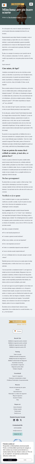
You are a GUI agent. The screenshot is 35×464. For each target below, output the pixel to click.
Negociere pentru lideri (17, 366)
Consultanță (17, 373)
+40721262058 (17, 428)
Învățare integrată (17, 368)
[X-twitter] (21, 420)
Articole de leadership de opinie (17, 387)
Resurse (17, 384)
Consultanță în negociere (17, 364)
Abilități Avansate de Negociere (17, 356)
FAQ (17, 399)
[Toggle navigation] (31, 4)
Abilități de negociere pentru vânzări (17, 341)
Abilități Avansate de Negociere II (17, 358)
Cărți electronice (17, 391)
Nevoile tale (17, 338)
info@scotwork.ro (17, 430)
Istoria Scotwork (17, 407)
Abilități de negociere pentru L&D (17, 345)
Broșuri (17, 389)
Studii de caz (17, 413)
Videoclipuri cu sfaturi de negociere (17, 393)
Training (17, 351)
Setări (25, 460)
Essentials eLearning (17, 362)
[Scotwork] (17, 322)
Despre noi (17, 404)
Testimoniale (17, 411)
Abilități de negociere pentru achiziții (17, 343)
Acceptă (10, 460)
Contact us (16, 434)
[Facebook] (17, 420)
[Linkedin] (14, 420)
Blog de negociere (17, 395)
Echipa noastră (17, 409)
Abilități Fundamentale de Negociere (17, 360)
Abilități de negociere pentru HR (17, 347)
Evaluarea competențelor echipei (17, 378)
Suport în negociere (17, 376)
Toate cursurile (17, 354)
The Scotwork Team (14, 17)
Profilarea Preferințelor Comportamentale (17, 380)
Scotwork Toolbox (17, 397)
